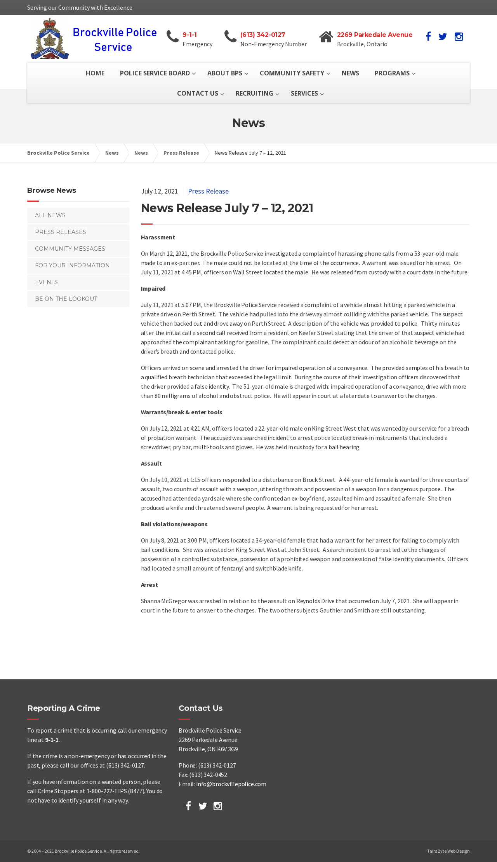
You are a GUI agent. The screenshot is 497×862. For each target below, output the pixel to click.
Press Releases (60, 232)
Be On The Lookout (66, 298)
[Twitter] (202, 806)
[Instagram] (217, 806)
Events (46, 282)
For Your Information (72, 265)
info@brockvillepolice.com (231, 784)
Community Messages (70, 248)
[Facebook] (188, 806)
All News (50, 215)
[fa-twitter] (442, 36)
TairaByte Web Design (448, 851)
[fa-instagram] (459, 36)
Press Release (208, 191)
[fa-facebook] (428, 36)
